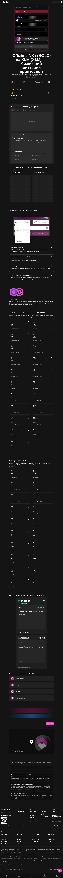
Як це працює (20, 811)
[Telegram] (54, 826)
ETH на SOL (19, 839)
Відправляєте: (44, 15)
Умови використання (32, 49)
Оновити (26, 12)
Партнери (31, 815)
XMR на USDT (35, 834)
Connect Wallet (56, 1)
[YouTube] (57, 826)
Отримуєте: (45, 22)
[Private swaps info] (37, 6)
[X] (61, 826)
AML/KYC (31, 50)
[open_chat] (60, 871)
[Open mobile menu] (61, 2)
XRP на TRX (19, 841)
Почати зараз (50, 723)
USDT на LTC (4, 837)
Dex (30, 7)
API (30, 821)
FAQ (18, 813)
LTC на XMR (51, 834)
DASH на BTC (35, 841)
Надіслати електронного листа (44, 813)
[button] (31, 741)
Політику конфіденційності (41, 49)
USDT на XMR (20, 834)
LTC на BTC (19, 843)
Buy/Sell (25, 7)
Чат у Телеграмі (44, 816)
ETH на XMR (19, 837)
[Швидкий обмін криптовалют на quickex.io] (5, 2)
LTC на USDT (4, 839)
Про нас (19, 816)
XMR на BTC (51, 839)
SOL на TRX (35, 837)
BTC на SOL (51, 841)
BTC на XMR (4, 834)
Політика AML (55, 819)
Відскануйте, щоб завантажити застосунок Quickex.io (12, 825)
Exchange (18, 7)
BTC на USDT (51, 837)
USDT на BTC (4, 843)
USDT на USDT (4, 841)
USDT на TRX (35, 839)
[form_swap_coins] (17, 20)
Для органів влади (56, 821)
